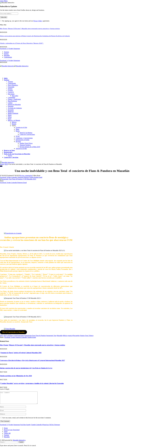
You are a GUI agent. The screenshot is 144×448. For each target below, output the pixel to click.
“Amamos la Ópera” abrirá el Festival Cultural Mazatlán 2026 (20, 353)
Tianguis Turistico (25, 145)
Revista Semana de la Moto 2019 (30, 147)
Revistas (18, 141)
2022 (1, 335)
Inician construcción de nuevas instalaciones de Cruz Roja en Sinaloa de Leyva (26, 368)
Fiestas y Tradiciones (14, 99)
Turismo (6, 52)
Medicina (11, 111)
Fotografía (11, 87)
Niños (10, 117)
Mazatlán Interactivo (19, 440)
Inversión (11, 110)
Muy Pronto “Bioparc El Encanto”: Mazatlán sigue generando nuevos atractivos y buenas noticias (30, 28)
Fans (33, 335)
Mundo (14, 124)
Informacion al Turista (22, 140)
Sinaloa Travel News (26, 143)
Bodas (18, 131)
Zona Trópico (89, 335)
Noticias (6, 80)
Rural (9, 118)
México (14, 122)
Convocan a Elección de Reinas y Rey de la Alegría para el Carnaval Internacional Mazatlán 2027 (32, 360)
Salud (5, 431)
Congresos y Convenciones (24, 138)
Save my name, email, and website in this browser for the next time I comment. (26, 418)
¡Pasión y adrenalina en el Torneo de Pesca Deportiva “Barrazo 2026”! (22, 43)
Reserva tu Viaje (9, 150)
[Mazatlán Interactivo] (14, 66)
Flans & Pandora (41, 335)
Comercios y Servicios (11, 157)
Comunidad (11, 97)
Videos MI (7, 433)
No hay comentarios (26, 175)
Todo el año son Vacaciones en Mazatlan (17, 154)
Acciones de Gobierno (15, 108)
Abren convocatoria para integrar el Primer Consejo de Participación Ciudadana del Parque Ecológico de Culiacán (35, 36)
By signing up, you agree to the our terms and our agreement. (26, 21)
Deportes (10, 106)
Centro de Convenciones (27, 134)
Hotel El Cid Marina (26, 133)
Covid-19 (11, 92)
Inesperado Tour (51, 335)
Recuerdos (76, 335)
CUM (15, 335)
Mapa (17, 129)
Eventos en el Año (21, 127)
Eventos (10, 90)
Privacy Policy (37, 21)
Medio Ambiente (13, 113)
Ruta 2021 (15, 96)
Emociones (20, 335)
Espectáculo (28, 335)
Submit (21, 442)
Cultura (10, 103)
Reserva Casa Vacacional (11, 430)
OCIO (18, 136)
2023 (1, 166)
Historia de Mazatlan (14, 104)
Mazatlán (7, 55)
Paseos (10, 155)
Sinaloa (6, 53)
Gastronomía (8, 57)
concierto (10, 335)
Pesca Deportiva (13, 85)
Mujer (10, 115)
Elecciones (11, 94)
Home (6, 428)
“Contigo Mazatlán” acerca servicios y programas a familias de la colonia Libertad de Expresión (32, 383)
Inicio (6, 78)
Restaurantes (8, 152)
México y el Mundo (14, 120)
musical (70, 335)
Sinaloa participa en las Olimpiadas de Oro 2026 (16, 376)
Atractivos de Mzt (21, 148)
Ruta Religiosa (12, 101)
